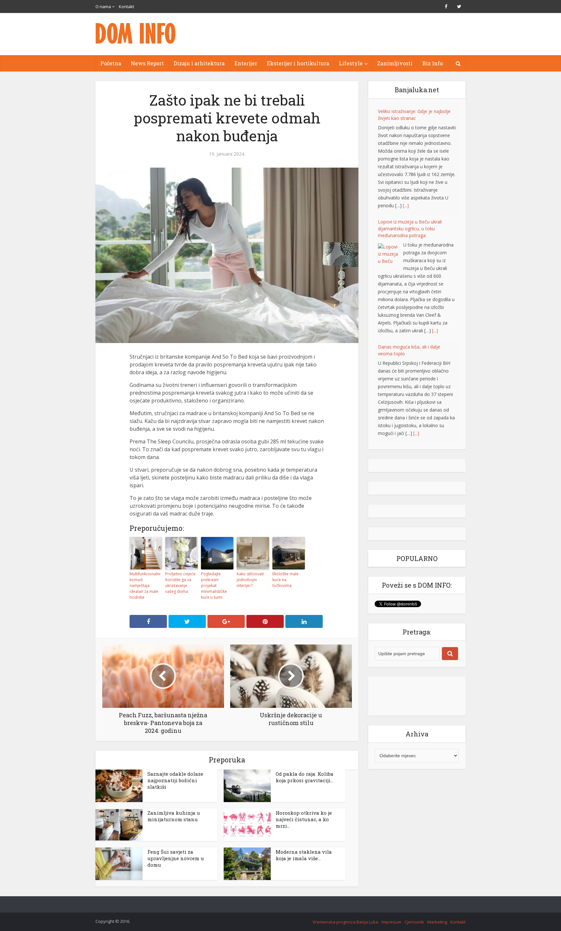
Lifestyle (351, 63)
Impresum (391, 922)
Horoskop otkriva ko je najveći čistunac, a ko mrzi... (304, 819)
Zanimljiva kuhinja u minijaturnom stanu (173, 816)
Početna (110, 63)
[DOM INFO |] (136, 33)
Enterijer (245, 63)
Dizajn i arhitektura (199, 63)
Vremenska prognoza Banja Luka (345, 922)
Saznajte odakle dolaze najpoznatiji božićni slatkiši (175, 780)
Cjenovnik (414, 922)
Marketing (437, 922)
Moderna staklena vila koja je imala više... (304, 854)
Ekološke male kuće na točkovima (285, 579)
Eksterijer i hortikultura (298, 63)
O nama (103, 6)
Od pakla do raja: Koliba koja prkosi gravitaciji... (304, 777)
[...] (435, 220)
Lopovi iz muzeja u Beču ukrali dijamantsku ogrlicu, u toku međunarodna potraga (410, 118)
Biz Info (432, 63)
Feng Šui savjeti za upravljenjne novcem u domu (175, 858)
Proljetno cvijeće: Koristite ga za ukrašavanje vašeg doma (180, 582)
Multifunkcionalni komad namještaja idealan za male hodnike (145, 585)
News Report (147, 63)
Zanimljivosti (395, 63)
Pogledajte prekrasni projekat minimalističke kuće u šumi (214, 585)
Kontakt (126, 6)
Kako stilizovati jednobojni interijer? (250, 579)
